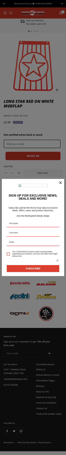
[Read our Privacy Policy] (57, 260)
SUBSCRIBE (33, 268)
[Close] (60, 182)
